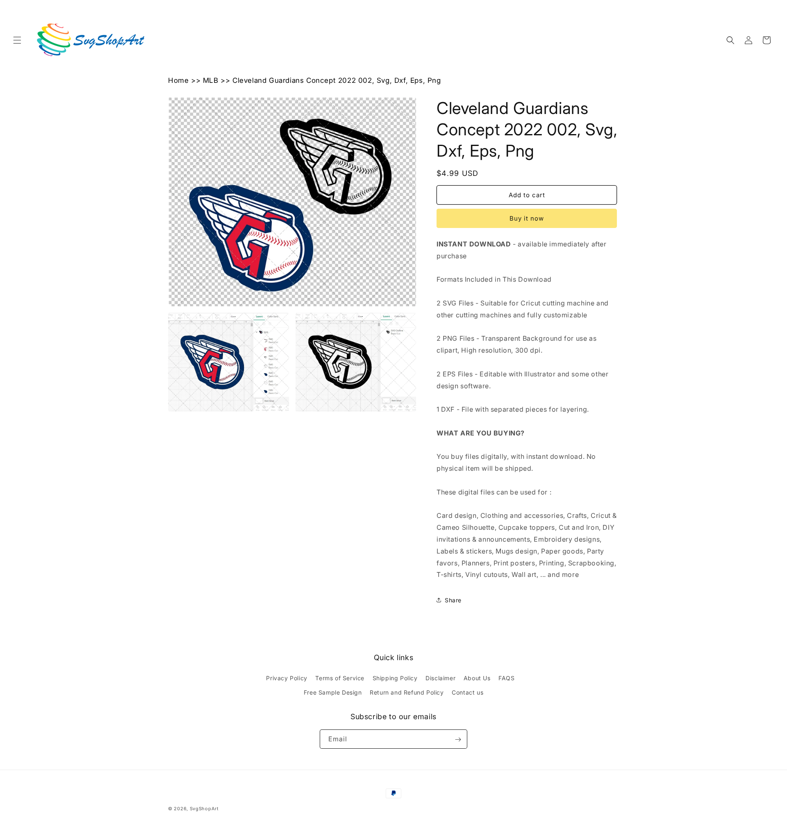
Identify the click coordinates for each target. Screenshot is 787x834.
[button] (17, 40)
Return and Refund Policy (407, 692)
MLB (210, 80)
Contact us (467, 692)
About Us (477, 677)
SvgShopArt (204, 808)
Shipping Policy (395, 677)
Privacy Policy (286, 677)
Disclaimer (440, 677)
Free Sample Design (333, 692)
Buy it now (527, 218)
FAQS (506, 677)
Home (178, 80)
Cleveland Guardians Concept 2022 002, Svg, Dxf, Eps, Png (336, 80)
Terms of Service (339, 677)
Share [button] (453, 600)
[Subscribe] (458, 739)
